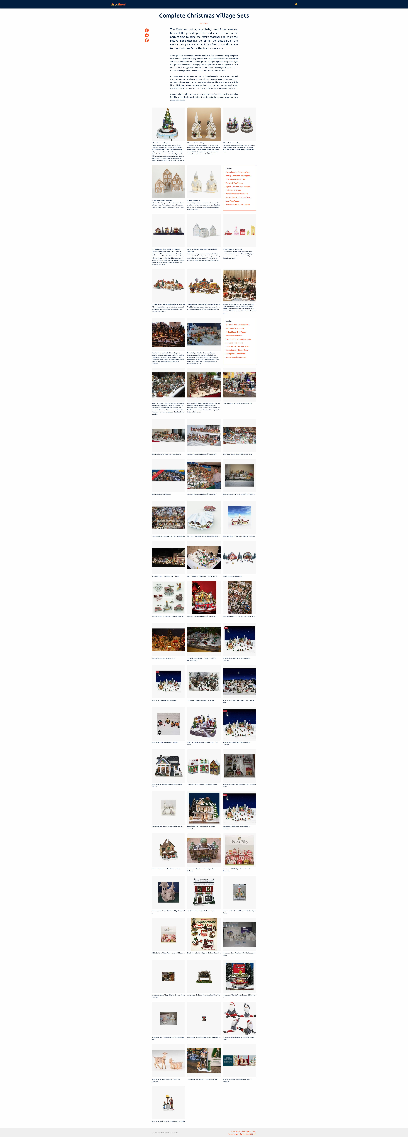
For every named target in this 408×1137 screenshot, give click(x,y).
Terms (230, 1134)
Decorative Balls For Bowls (236, 357)
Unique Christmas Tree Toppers (238, 205)
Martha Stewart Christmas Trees (238, 197)
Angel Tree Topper (233, 201)
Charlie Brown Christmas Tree (237, 346)
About (233, 1131)
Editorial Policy (241, 1131)
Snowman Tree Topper (234, 343)
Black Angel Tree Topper (235, 328)
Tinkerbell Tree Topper (234, 183)
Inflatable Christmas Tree (235, 179)
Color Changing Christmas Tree (238, 172)
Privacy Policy (238, 1134)
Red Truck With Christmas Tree (237, 325)
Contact (253, 1131)
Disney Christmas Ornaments (237, 194)
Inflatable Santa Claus (234, 336)
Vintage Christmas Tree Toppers (238, 176)
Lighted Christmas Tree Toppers (238, 187)
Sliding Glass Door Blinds (235, 354)
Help (248, 1131)
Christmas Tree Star (233, 190)
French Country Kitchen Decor (237, 350)
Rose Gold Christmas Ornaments (238, 339)
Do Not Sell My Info (250, 1134)
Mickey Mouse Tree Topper (236, 332)
